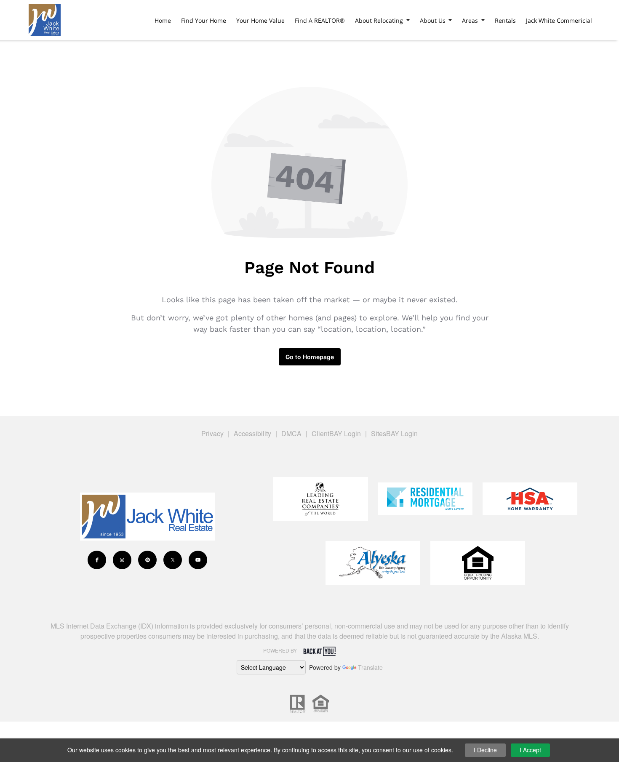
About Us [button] (433, 20)
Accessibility (252, 433)
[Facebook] (97, 560)
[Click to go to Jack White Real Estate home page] (45, 19)
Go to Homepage (309, 356)
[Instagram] (122, 560)
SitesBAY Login (394, 433)
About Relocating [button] (380, 20)
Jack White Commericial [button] (559, 20)
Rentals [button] (505, 20)
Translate (370, 667)
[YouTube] (198, 560)
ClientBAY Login (336, 433)
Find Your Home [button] (203, 20)
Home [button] (163, 20)
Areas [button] (471, 20)
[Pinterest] (147, 560)
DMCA (291, 433)
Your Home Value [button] (260, 20)
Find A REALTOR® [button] (320, 20)
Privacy (212, 433)
